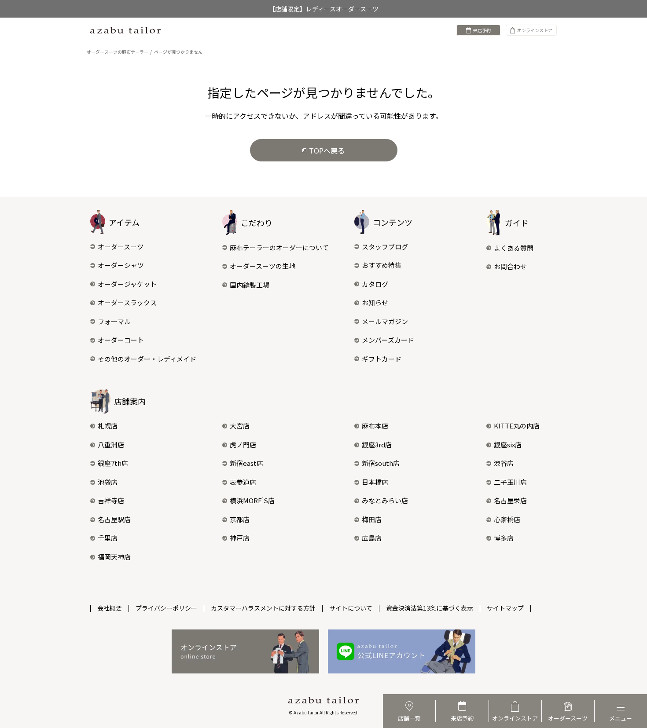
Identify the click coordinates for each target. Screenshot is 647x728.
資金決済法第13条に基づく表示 (429, 608)
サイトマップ (505, 608)
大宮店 (240, 425)
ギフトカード (381, 358)
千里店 (108, 537)
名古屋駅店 (114, 519)
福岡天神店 (114, 556)
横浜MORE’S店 (252, 500)
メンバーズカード (388, 339)
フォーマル (114, 321)
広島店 (372, 537)
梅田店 (372, 519)
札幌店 (108, 425)
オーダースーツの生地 (262, 266)
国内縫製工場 (249, 284)
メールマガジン (385, 321)
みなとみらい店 (385, 500)
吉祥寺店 (111, 500)
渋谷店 (504, 463)
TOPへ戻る (327, 150)
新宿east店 (246, 463)
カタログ (375, 284)
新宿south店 (381, 463)
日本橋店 (375, 482)
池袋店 (108, 482)
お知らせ (375, 302)
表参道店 (243, 482)
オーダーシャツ (121, 265)
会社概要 (109, 608)
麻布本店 (375, 425)
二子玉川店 (510, 482)
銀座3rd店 (377, 444)
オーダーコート (121, 339)
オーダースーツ (120, 246)
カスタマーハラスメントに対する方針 (263, 608)
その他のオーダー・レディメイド (147, 358)
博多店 (504, 537)
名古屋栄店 (510, 500)
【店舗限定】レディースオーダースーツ (324, 8)
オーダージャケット (127, 284)
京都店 (240, 519)
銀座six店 (508, 444)
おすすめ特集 (381, 265)
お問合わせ (510, 266)
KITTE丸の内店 (517, 425)
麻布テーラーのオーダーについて (279, 247)
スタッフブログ (385, 246)
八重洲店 (111, 444)
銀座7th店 (113, 463)
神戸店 (240, 537)
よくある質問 (513, 247)
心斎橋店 (507, 519)
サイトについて (350, 608)
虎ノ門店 (243, 444)
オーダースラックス (127, 302)
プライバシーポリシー (166, 608)
